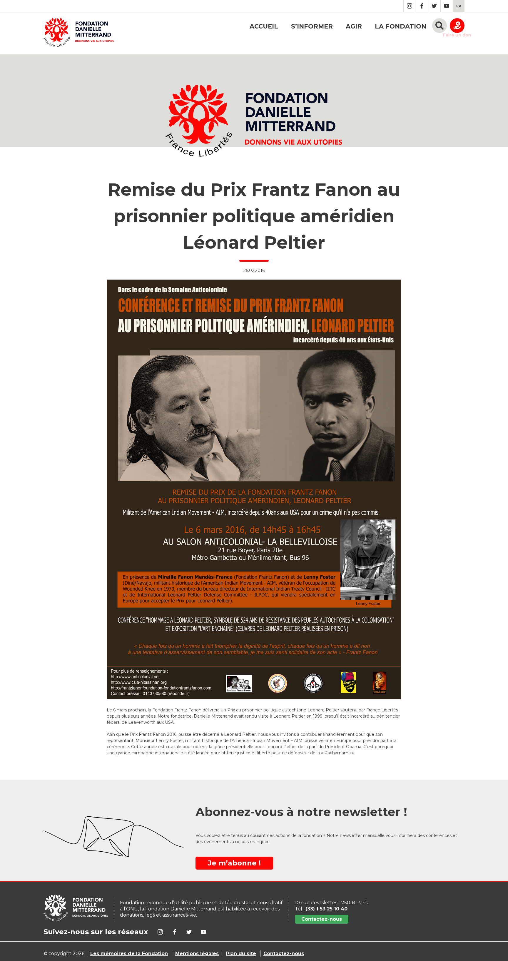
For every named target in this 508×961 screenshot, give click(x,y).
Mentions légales (197, 953)
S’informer (312, 26)
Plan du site (241, 953)
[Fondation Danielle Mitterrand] (79, 33)
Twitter (434, 6)
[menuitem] (458, 6)
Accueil (264, 26)
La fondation (400, 26)
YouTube (447, 6)
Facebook (422, 6)
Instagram (410, 6)
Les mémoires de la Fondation (129, 953)
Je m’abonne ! (234, 863)
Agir (354, 26)
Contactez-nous (321, 919)
